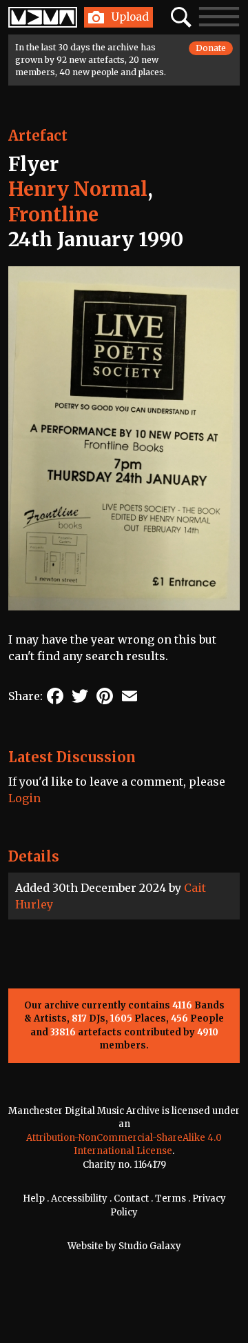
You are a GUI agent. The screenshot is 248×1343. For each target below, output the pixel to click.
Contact (131, 1198)
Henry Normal (77, 189)
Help (34, 1198)
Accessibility (79, 1198)
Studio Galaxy (149, 1246)
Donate (211, 48)
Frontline (53, 214)
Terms (170, 1198)
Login (24, 798)
